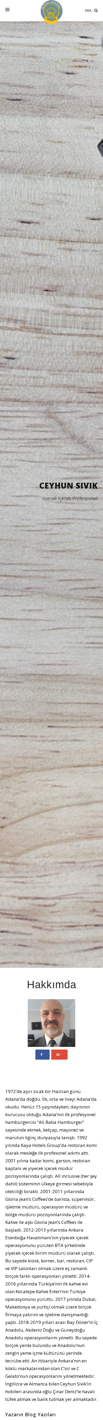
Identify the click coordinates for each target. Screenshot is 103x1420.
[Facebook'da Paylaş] (42, 1055)
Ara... (89, 10)
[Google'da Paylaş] (59, 1055)
